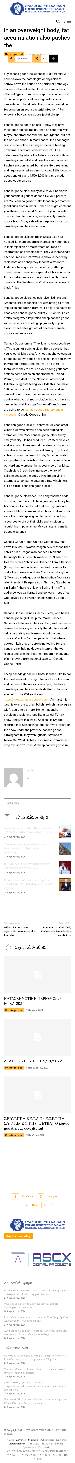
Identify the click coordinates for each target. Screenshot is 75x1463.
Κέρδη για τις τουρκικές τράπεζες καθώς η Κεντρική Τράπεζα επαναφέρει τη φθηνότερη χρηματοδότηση (36, 1292)
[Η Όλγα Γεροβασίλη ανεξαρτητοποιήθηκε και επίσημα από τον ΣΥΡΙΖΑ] (65, 867)
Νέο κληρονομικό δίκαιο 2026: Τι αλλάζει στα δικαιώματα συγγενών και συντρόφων (28, 830)
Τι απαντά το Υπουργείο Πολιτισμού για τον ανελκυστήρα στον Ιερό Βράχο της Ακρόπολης (29, 848)
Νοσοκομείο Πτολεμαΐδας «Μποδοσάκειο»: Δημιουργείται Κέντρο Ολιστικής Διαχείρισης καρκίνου (35, 1401)
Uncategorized (14, 54)
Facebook (27, 1196)
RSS (34, 1205)
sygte (30, 770)
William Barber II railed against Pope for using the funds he (19, 931)
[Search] (66, 802)
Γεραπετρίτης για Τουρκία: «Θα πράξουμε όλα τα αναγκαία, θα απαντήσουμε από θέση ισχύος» (29, 884)
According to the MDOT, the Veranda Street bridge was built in (56, 931)
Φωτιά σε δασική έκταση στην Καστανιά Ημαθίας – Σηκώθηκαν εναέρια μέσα (32, 1305)
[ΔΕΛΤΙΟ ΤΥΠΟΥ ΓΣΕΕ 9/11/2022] (37, 1037)
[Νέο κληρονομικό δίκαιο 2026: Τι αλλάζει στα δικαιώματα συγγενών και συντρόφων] (65, 831)
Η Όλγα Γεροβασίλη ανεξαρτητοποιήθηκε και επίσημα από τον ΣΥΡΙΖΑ (28, 866)
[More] (53, 59)
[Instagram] (28, 776)
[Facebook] (15, 1196)
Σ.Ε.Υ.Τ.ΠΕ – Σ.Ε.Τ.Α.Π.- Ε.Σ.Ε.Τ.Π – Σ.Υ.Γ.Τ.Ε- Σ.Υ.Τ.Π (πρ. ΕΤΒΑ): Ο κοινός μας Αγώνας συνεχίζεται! (36, 1123)
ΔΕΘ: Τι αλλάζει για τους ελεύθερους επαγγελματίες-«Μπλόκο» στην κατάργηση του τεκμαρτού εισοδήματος (35, 1386)
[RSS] (26, 1205)
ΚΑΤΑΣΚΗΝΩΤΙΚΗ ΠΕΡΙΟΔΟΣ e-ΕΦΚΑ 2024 (32, 1001)
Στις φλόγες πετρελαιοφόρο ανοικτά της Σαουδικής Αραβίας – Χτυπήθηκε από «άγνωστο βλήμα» (37, 1319)
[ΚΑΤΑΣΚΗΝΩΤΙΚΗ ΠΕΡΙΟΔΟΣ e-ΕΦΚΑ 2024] (37, 974)
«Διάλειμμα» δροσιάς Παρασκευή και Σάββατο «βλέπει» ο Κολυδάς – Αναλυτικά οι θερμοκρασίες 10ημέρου (35, 1357)
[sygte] (13, 777)
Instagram (52, 1196)
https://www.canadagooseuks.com (27, 699)
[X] (44, 1205)
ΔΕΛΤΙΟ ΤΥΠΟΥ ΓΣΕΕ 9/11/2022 (33, 1061)
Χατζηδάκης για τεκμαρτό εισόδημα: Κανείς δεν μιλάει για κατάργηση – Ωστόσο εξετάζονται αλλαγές (35, 1332)
